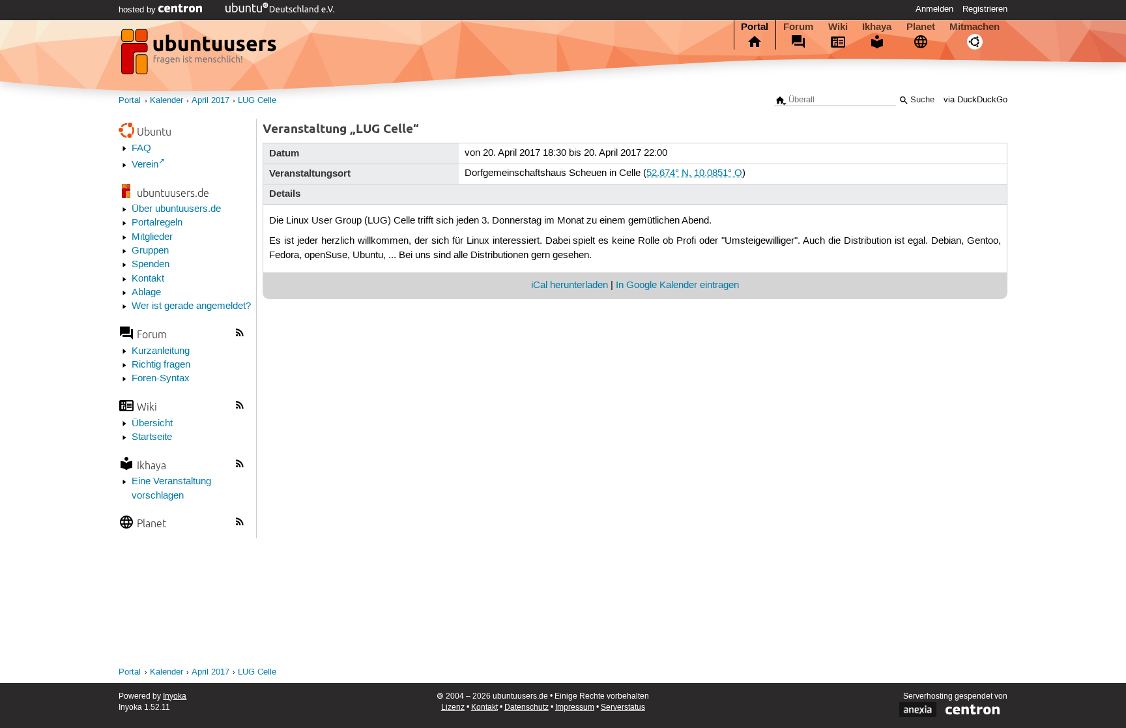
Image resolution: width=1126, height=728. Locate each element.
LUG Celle (257, 101)
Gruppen (150, 251)
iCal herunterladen (569, 285)
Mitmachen (974, 26)
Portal (754, 26)
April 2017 (210, 101)
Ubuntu (154, 131)
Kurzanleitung (161, 351)
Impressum (574, 707)
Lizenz (453, 707)
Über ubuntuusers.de (176, 209)
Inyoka (174, 696)
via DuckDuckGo (975, 100)
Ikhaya (876, 26)
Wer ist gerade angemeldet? (191, 306)
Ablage (146, 292)
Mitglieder (152, 237)
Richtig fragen (161, 365)
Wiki (838, 26)
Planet (920, 26)
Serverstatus (623, 707)
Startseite (152, 437)
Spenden (150, 264)
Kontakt (148, 279)
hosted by (138, 10)
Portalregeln (157, 223)
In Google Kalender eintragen (677, 285)
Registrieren (984, 9)
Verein (145, 165)
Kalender (166, 101)
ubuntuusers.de (173, 192)
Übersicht (152, 424)
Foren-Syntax (161, 379)
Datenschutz (526, 707)
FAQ (141, 148)
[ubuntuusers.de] (200, 55)
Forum (798, 26)
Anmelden (934, 9)
